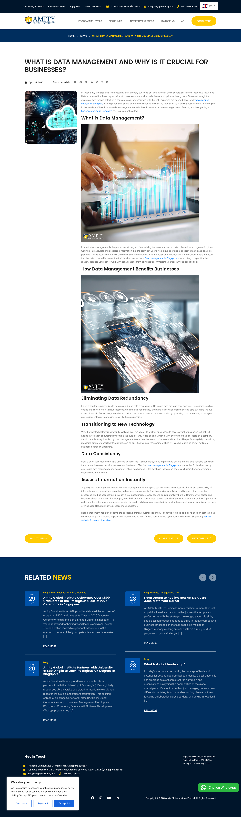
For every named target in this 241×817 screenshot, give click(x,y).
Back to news (38, 538)
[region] (43, 793)
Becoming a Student (34, 6)
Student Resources (57, 6)
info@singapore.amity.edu (160, 6)
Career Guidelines (92, 6)
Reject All (43, 803)
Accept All (64, 803)
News (83, 35)
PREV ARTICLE (170, 538)
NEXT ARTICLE (200, 538)
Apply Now (75, 6)
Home (71, 35)
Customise (21, 803)
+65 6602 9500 (189, 6)
